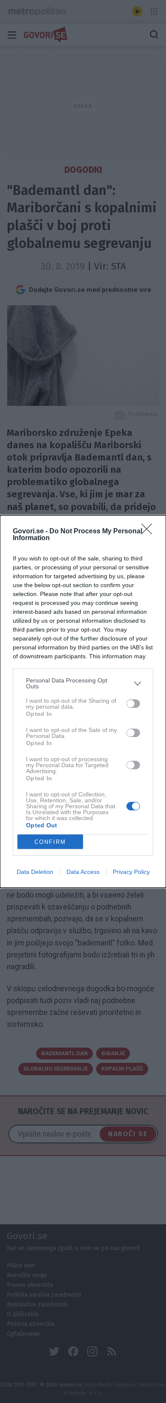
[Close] (149, 532)
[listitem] (83, 683)
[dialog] (83, 701)
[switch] (133, 703)
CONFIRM (50, 842)
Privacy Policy (131, 871)
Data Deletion (35, 871)
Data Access (83, 871)
